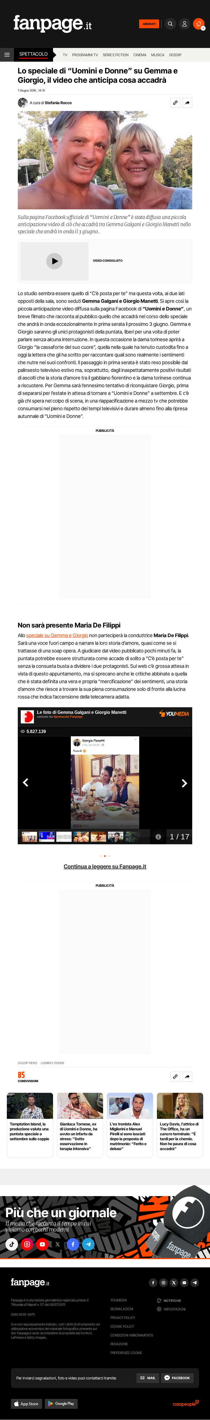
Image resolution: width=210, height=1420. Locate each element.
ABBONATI (149, 23)
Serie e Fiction (116, 55)
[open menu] (7, 55)
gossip (175, 55)
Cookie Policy (122, 1326)
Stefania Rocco (58, 102)
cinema (139, 55)
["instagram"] (27, 1244)
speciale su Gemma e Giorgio (57, 635)
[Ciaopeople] (186, 1405)
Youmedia (118, 1300)
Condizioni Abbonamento (131, 1335)
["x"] (57, 1244)
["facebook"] (73, 1244)
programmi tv (85, 55)
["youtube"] (42, 1244)
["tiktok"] (11, 1244)
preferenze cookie (126, 1353)
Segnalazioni (121, 1309)
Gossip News (27, 1063)
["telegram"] (88, 1244)
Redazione (119, 1344)
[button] (187, 103)
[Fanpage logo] (46, 24)
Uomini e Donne (52, 1063)
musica (157, 55)
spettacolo (33, 54)
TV (65, 55)
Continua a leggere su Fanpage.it (105, 866)
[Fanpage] (30, 1282)
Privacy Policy (122, 1318)
